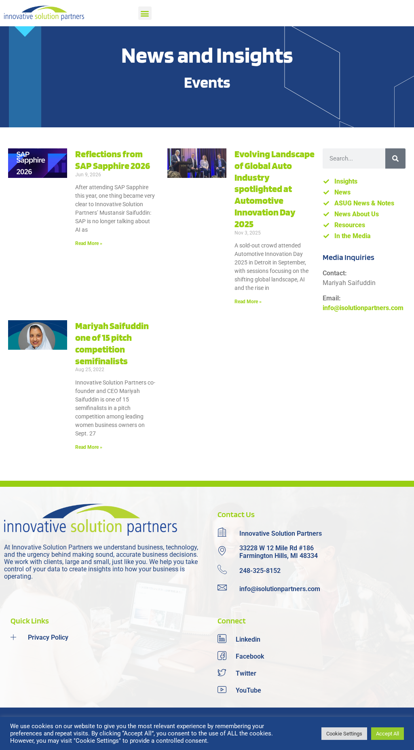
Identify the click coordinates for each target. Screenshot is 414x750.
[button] (145, 13)
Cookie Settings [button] (344, 734)
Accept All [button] (387, 734)
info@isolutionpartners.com (363, 308)
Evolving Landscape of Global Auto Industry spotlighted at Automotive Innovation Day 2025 (274, 189)
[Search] (395, 158)
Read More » (88, 243)
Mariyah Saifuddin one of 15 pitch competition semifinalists (112, 343)
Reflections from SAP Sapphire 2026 (112, 159)
